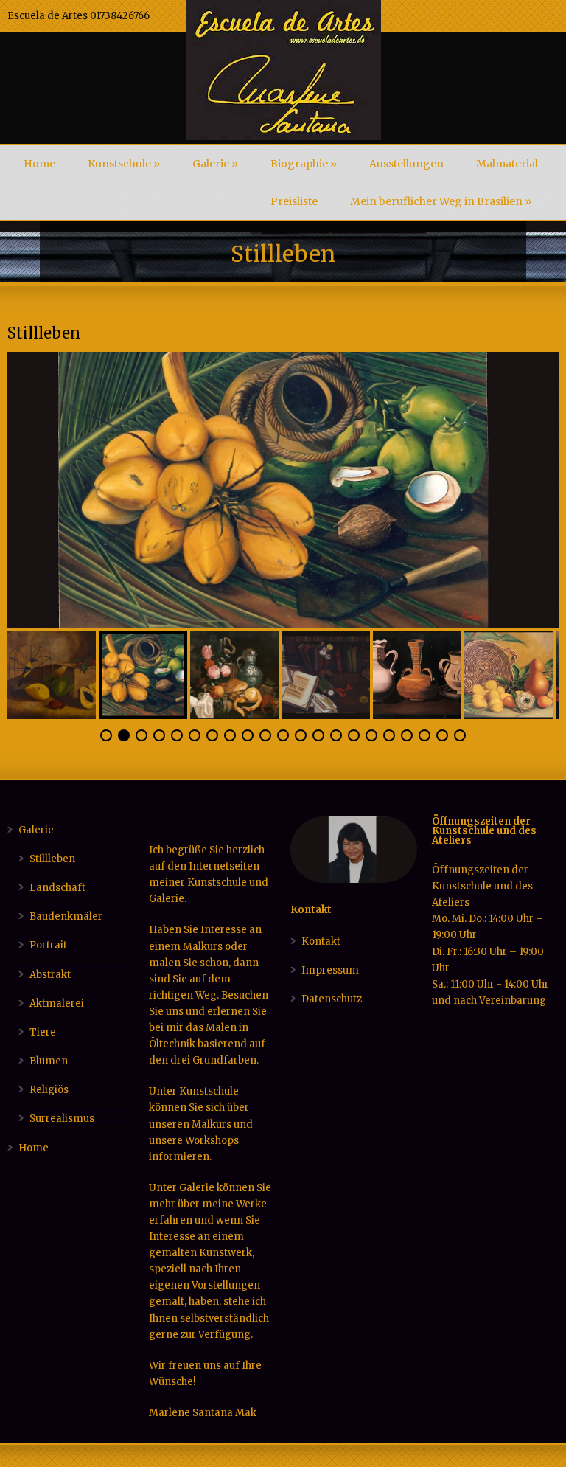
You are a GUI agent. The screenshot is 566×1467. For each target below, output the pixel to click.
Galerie (215, 163)
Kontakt (320, 941)
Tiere (42, 1032)
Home (39, 163)
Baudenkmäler (65, 916)
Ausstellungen (406, 163)
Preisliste (294, 201)
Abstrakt (50, 974)
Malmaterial (507, 163)
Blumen (48, 1061)
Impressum (330, 970)
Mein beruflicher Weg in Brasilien (440, 201)
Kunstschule (124, 163)
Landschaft (57, 887)
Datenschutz (331, 999)
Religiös (49, 1089)
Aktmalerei (56, 1003)
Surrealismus (61, 1118)
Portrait (48, 945)
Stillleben (52, 859)
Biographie (303, 163)
